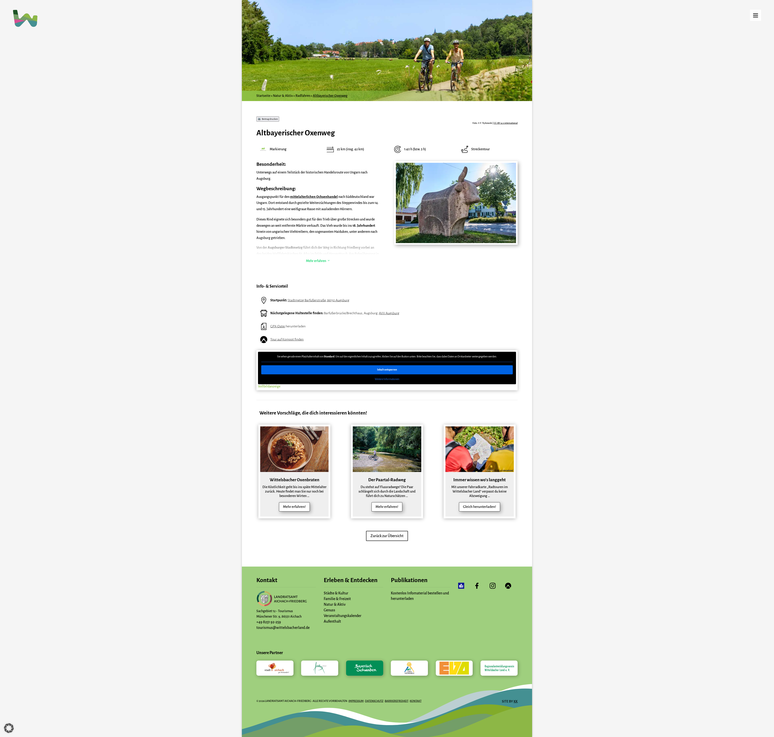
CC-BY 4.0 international (506, 123)
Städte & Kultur (336, 593)
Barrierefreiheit (396, 701)
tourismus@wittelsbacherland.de (283, 628)
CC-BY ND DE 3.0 (321, 470)
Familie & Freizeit (337, 599)
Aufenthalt (332, 621)
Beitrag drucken (270, 119)
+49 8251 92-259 (268, 622)
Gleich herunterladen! (479, 507)
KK (516, 701)
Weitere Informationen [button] (387, 379)
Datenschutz (374, 701)
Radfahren (302, 96)
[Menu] (755, 15)
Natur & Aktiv (283, 96)
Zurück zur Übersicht (387, 536)
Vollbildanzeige (269, 386)
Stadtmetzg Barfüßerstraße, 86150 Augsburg (318, 300)
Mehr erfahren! (294, 507)
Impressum (356, 701)
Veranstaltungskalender (342, 616)
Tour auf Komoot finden (287, 339)
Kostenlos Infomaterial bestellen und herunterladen (420, 596)
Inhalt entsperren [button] (387, 369)
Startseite (263, 96)
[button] (9, 728)
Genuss (329, 610)
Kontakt (415, 701)
